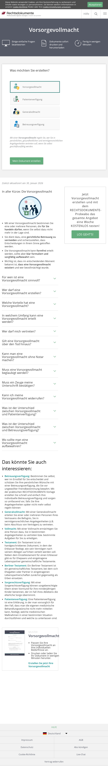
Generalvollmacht (31, 111)
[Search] (95, 13)
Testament (10, 542)
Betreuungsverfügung (33, 124)
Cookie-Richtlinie (20, 7)
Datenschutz (27, 747)
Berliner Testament (15, 565)
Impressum (27, 740)
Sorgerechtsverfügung (17, 582)
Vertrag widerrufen (54, 761)
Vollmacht (10, 528)
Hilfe (86, 14)
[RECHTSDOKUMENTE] (19, 13)
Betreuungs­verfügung (17, 476)
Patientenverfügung (32, 99)
